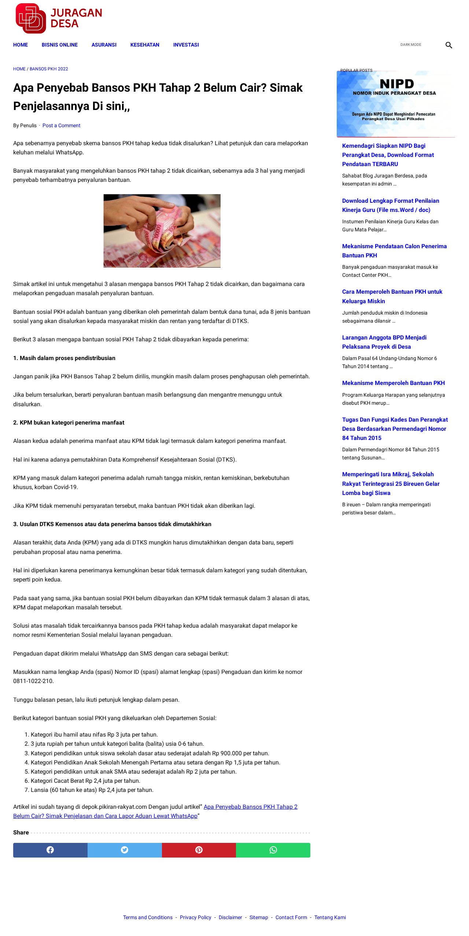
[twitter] (413, 19)
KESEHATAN (144, 45)
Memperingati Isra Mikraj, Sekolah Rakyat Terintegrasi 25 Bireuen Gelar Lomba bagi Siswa (391, 483)
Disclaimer (230, 917)
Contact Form (291, 917)
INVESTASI (186, 45)
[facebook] (396, 19)
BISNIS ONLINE (60, 45)
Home (20, 45)
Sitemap (259, 917)
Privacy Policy (195, 917)
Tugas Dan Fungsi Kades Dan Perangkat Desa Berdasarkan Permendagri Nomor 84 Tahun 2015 (395, 428)
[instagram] (448, 19)
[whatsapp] (273, 850)
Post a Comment (62, 125)
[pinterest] (199, 850)
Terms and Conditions (148, 917)
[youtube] (431, 19)
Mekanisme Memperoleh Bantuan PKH (393, 382)
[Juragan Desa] (63, 18)
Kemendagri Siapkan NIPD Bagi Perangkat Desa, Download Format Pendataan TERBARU (388, 155)
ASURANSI (104, 45)
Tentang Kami (330, 917)
